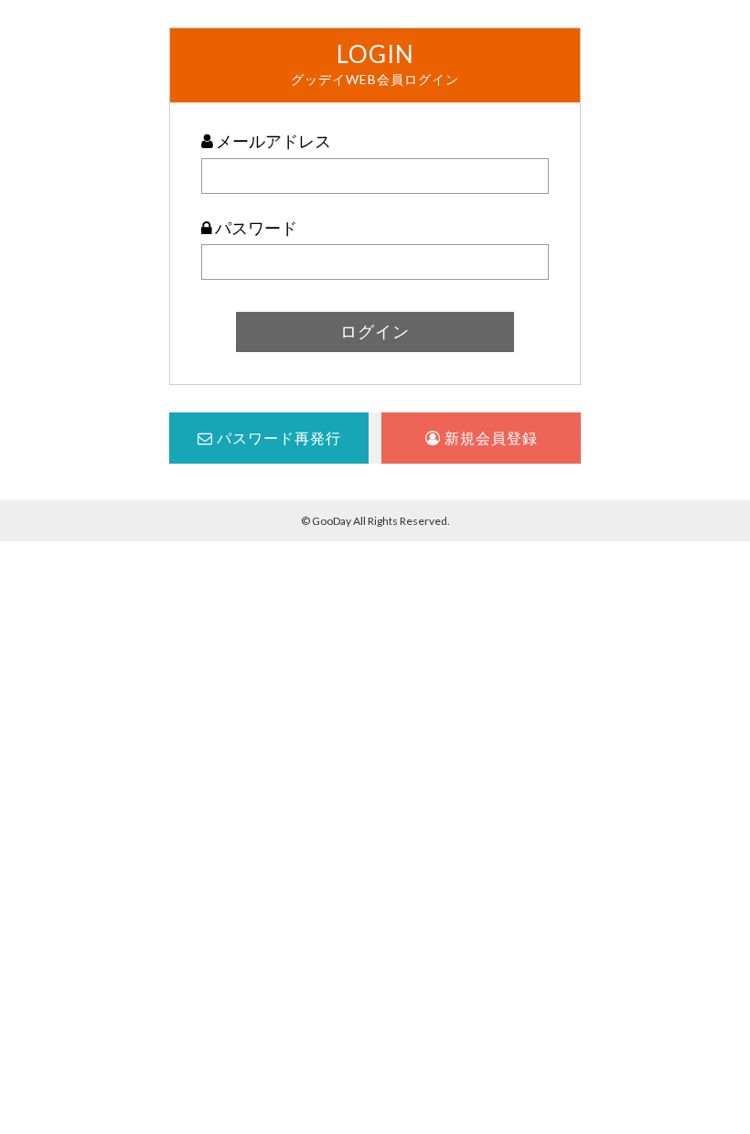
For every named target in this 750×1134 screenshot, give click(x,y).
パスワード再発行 (277, 437)
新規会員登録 (489, 437)
